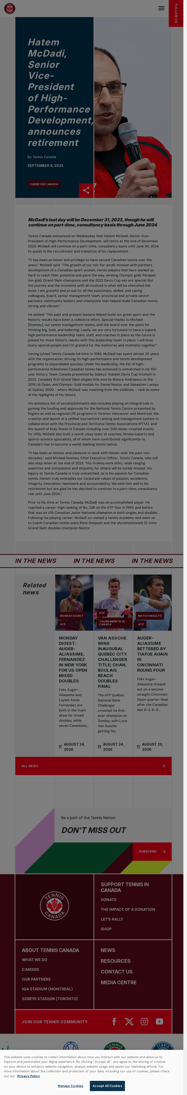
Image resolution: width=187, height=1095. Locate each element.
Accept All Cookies (107, 1086)
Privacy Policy (28, 1076)
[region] (91, 1072)
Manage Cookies (70, 1086)
